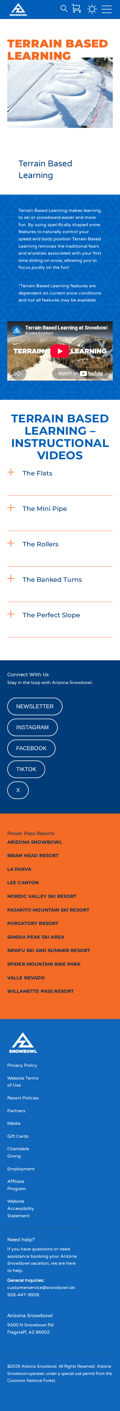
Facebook (31, 748)
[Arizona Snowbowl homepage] (18, 9)
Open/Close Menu (107, 11)
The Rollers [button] (41, 544)
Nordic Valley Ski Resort (42, 896)
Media (13, 1123)
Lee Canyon (23, 882)
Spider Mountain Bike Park (44, 964)
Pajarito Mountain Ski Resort (48, 910)
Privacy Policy (22, 1065)
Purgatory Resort (33, 923)
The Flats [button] (37, 473)
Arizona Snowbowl (35, 842)
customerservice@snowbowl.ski (41, 1287)
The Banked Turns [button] (52, 579)
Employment (21, 1169)
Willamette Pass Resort (40, 991)
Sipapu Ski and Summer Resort (48, 950)
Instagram (32, 727)
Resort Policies (23, 1098)
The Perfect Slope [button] (51, 615)
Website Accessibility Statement (20, 1208)
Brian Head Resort (33, 855)
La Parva (19, 869)
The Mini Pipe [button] (45, 509)
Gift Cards (17, 1136)
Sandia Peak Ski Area (35, 937)
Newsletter (35, 706)
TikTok (26, 769)
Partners (16, 1111)
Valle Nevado (26, 977)
